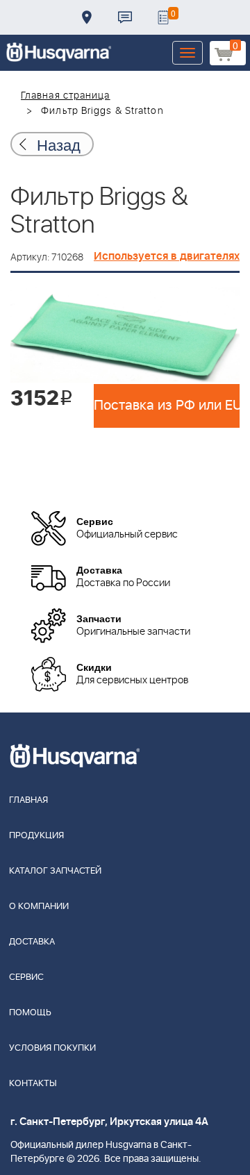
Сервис (26, 977)
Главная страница (65, 96)
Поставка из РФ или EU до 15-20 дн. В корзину (167, 405)
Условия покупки (52, 1048)
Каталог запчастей (55, 871)
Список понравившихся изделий (163, 17)
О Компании (39, 906)
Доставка (87, 17)
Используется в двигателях (167, 256)
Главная (28, 800)
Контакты (125, 17)
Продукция (36, 835)
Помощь (30, 1012)
